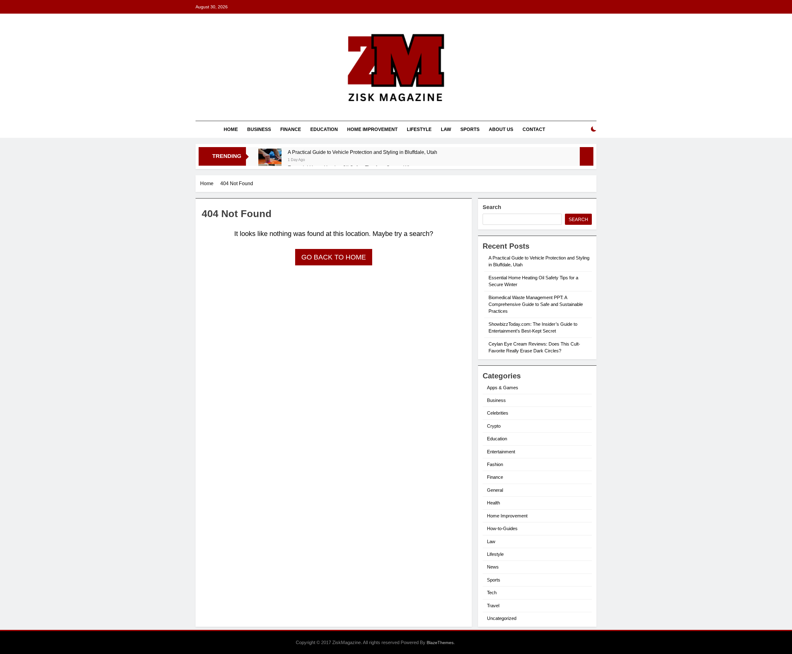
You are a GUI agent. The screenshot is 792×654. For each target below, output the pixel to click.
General (495, 490)
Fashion (495, 464)
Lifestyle (419, 129)
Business (259, 129)
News (493, 566)
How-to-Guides (502, 528)
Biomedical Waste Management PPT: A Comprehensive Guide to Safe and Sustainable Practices (536, 304)
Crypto (494, 426)
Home (231, 129)
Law (446, 129)
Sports (470, 129)
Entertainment (501, 451)
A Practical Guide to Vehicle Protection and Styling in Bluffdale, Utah (362, 152)
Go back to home (333, 257)
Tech (492, 592)
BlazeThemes (440, 642)
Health (493, 502)
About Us (501, 129)
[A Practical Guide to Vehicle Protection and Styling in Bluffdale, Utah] (270, 160)
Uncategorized (501, 618)
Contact (534, 129)
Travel (493, 605)
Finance (290, 129)
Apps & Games (502, 387)
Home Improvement (372, 129)
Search (492, 207)
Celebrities (497, 413)
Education (324, 129)
